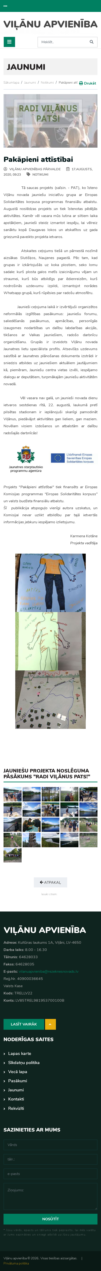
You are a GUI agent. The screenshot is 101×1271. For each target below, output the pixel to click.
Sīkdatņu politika (24, 1062)
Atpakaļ (52, 882)
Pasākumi (17, 1081)
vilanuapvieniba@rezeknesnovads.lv (48, 971)
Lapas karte (19, 1053)
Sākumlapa (11, 82)
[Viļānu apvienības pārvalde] (50, 26)
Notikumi (47, 82)
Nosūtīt (50, 1219)
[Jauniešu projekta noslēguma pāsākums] (13, 794)
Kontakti (16, 1099)
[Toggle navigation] (9, 42)
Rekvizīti (16, 1108)
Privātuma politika (16, 1263)
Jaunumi (30, 82)
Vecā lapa (17, 1072)
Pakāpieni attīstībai (72, 82)
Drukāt (90, 83)
